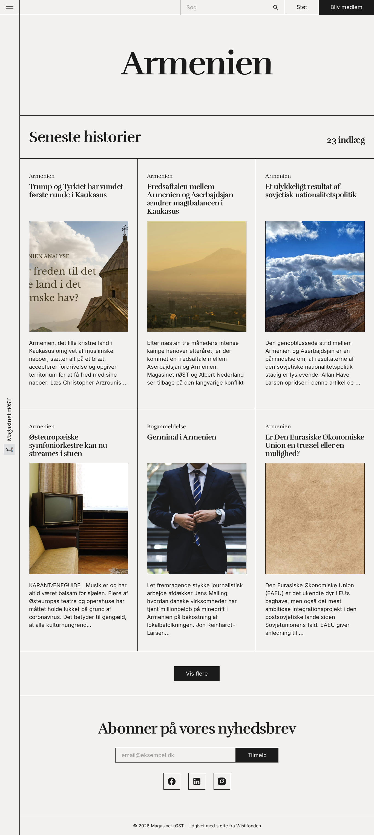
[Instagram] (222, 781)
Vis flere (197, 673)
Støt (302, 7)
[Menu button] (10, 7)
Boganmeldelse (166, 426)
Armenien (41, 176)
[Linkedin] (196, 781)
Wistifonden (248, 825)
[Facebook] (171, 781)
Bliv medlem (346, 7)
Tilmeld (257, 755)
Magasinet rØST (167, 825)
